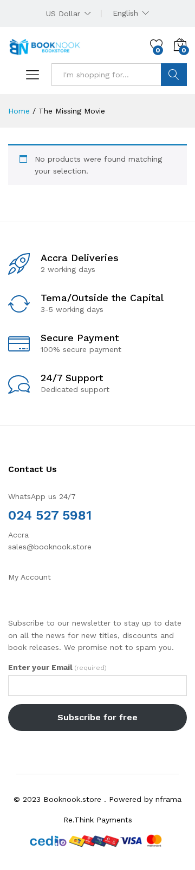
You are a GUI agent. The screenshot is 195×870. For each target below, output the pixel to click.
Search (174, 74)
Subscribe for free (97, 717)
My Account (29, 577)
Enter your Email (57, 667)
